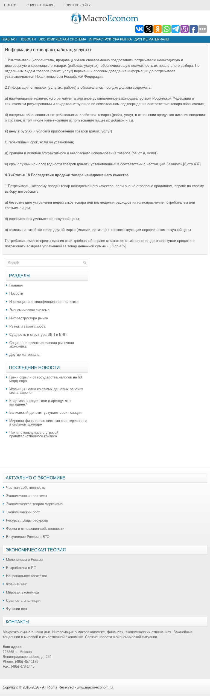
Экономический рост (23, 512)
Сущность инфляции (23, 600)
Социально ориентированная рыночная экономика (41, 344)
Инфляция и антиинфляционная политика (43, 302)
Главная (11, 5)
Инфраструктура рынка (110, 39)
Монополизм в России (24, 559)
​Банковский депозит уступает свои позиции (45, 412)
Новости (27, 39)
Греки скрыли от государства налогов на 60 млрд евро (45, 379)
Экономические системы (26, 496)
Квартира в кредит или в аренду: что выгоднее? (40, 402)
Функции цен (16, 609)
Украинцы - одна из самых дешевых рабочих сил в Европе (46, 391)
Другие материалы (152, 39)
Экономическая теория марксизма (34, 504)
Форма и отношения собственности (35, 529)
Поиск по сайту (77, 5)
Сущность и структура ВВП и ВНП (37, 334)
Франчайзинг (16, 584)
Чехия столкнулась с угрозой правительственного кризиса (33, 434)
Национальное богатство (26, 576)
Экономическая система (62, 39)
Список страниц (40, 5)
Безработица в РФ (21, 568)
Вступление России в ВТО (27, 537)
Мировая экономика (22, 592)
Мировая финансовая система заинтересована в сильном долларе (48, 422)
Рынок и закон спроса (27, 326)
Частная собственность (25, 487)
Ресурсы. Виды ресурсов (27, 520)
